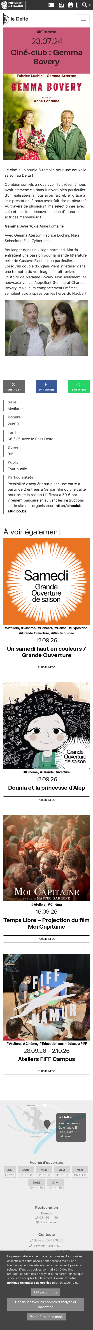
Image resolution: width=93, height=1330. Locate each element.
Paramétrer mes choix (46, 1317)
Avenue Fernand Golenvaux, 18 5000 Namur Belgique (69, 1129)
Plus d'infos (46, 667)
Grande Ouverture (35, 633)
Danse (61, 628)
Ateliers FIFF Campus (46, 1059)
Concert (46, 628)
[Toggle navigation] (83, 18)
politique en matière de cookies (29, 1282)
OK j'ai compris (45, 1292)
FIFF (84, 1044)
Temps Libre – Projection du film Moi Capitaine (46, 923)
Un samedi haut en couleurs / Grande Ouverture (46, 651)
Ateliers (13, 628)
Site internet (48, 1222)
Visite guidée (64, 633)
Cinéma (48, 31)
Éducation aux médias (59, 1044)
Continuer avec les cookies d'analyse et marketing (45, 1304)
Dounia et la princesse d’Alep (46, 787)
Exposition (79, 628)
